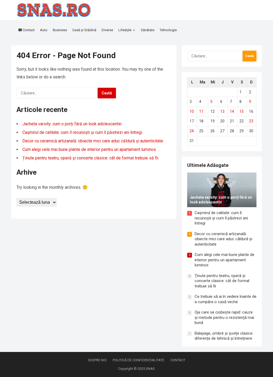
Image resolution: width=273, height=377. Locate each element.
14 (232, 111)
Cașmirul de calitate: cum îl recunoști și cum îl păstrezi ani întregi (82, 132)
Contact (177, 360)
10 (192, 111)
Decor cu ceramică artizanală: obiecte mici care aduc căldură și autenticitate (92, 140)
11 (201, 111)
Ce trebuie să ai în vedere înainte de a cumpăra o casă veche (225, 299)
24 (192, 131)
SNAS (150, 369)
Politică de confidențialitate (138, 360)
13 (222, 111)
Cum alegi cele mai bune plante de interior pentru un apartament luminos (89, 149)
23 (251, 121)
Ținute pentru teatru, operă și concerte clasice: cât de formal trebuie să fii (90, 158)
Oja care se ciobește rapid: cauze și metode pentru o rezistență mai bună (224, 317)
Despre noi (97, 360)
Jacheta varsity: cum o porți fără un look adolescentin (72, 123)
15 (241, 111)
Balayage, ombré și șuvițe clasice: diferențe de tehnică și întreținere (224, 336)
